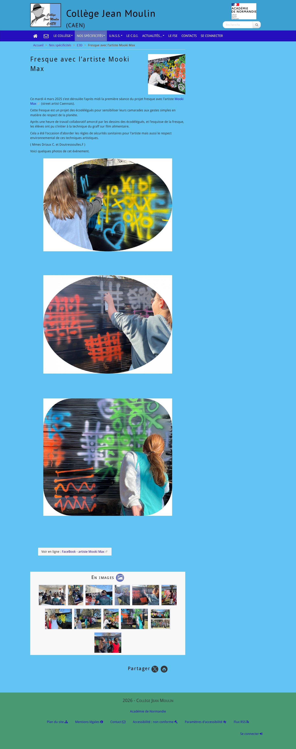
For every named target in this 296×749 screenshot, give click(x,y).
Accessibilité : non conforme (153, 722)
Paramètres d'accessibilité (204, 722)
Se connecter (212, 36)
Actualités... (152, 36)
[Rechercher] (257, 24)
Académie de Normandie (148, 711)
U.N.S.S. (114, 36)
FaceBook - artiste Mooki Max (83, 552)
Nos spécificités (90, 36)
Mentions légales (87, 722)
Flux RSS (240, 722)
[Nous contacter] (46, 35)
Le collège (62, 36)
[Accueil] (35, 35)
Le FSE (172, 36)
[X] (155, 669)
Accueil (38, 45)
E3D (79, 45)
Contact (116, 722)
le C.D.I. (132, 36)
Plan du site (56, 722)
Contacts (189, 36)
